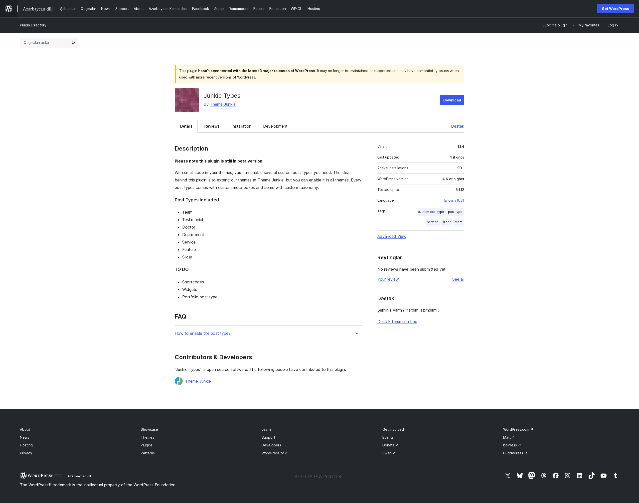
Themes (147, 437)
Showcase (149, 429)
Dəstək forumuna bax (397, 321)
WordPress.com (518, 429)
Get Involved (393, 429)
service (432, 222)
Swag (389, 453)
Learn (266, 429)
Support (268, 437)
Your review (388, 279)
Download (452, 100)
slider (446, 222)
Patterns (148, 453)
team (458, 222)
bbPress (512, 445)
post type (455, 212)
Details (186, 126)
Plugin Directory (33, 25)
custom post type (431, 212)
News (24, 437)
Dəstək (457, 126)
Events (388, 437)
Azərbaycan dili (80, 476)
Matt (509, 437)
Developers (271, 445)
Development (275, 126)
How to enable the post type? (202, 333)
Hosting (26, 445)
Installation (241, 126)
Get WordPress (615, 8)
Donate (390, 445)
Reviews (212, 126)
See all (458, 279)
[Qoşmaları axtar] (73, 43)
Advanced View (391, 236)
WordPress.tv (275, 453)
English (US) (454, 200)
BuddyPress (515, 453)
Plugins (147, 445)
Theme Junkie (223, 104)
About (25, 429)
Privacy (26, 453)
